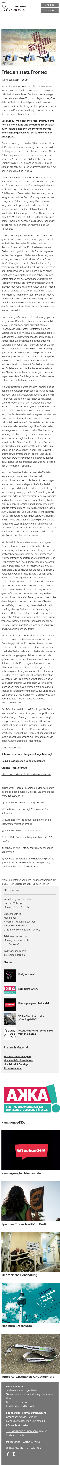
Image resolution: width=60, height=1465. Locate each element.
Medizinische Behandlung (19, 1275)
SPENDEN (49, 5)
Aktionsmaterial (13, 1068)
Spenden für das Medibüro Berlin (24, 1224)
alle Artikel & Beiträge (16, 1064)
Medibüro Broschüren (16, 1326)
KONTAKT (49, 10)
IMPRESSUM (13, 1441)
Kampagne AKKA (28, 988)
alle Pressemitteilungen (17, 1056)
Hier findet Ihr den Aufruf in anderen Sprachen (26, 774)
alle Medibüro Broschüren (18, 1060)
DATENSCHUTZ (31, 1441)
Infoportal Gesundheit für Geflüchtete (27, 1376)
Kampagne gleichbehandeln (34, 1003)
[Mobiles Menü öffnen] (30, 20)
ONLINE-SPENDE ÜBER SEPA (22, 1431)
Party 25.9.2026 (26, 974)
